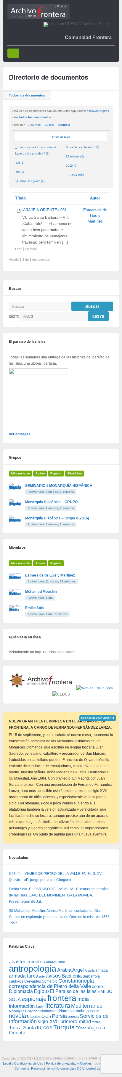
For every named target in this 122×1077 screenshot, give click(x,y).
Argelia (89, 970)
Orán (46, 1016)
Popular (56, 473)
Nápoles (34, 1017)
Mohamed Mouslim (41, 592)
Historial (30, 249)
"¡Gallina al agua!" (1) (29, 181)
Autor (95, 198)
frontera (61, 998)
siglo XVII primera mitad (64, 1021)
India (83, 999)
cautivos (16, 981)
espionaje (34, 998)
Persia (59, 1016)
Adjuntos (34, 124)
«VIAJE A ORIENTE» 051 (44, 210)
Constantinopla (76, 981)
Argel (78, 970)
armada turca (23, 976)
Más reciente (20, 473)
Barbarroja (91, 976)
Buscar (49, 124)
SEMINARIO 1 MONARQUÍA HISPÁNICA (58, 486)
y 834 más (77, 174)
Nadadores (49, 1011)
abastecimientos (27, 962)
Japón (40, 1006)
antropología (32, 968)
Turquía (64, 1027)
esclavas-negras (98, 110)
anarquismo (55, 962)
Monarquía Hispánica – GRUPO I (52, 502)
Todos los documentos (27, 95)
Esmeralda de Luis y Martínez (95, 215)
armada (101, 970)
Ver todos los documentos (32, 117)
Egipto (41, 991)
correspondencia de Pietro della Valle (50, 986)
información (22, 1006)
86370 (14, 317)
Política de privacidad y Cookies (69, 1063)
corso (97, 986)
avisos (53, 976)
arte (42, 976)
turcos (44, 1027)
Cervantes (32, 981)
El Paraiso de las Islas (73, 991)
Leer (18, 249)
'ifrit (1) (19, 171)
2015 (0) (71, 165)
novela (17, 1015)
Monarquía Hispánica (24, 1011)
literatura (57, 1005)
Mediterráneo (86, 1006)
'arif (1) (19, 162)
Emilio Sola (34, 608)
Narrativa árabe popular (79, 1011)
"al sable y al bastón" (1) (82, 147)
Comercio (49, 981)
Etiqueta (64, 124)
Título (20, 198)
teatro (96, 1022)
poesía (73, 1017)
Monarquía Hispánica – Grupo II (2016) (57, 518)
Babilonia (72, 976)
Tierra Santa (22, 1028)
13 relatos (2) (75, 156)
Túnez (81, 1028)
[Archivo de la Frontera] (38, 18)
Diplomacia (21, 991)
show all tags (61, 136)
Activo (40, 473)
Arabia (64, 970)
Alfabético (74, 473)
